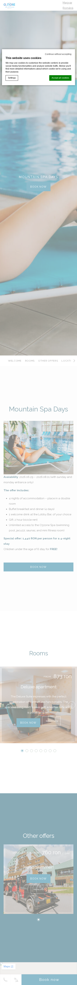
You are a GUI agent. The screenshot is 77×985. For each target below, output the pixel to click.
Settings (12, 78)
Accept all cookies (60, 78)
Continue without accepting (58, 54)
